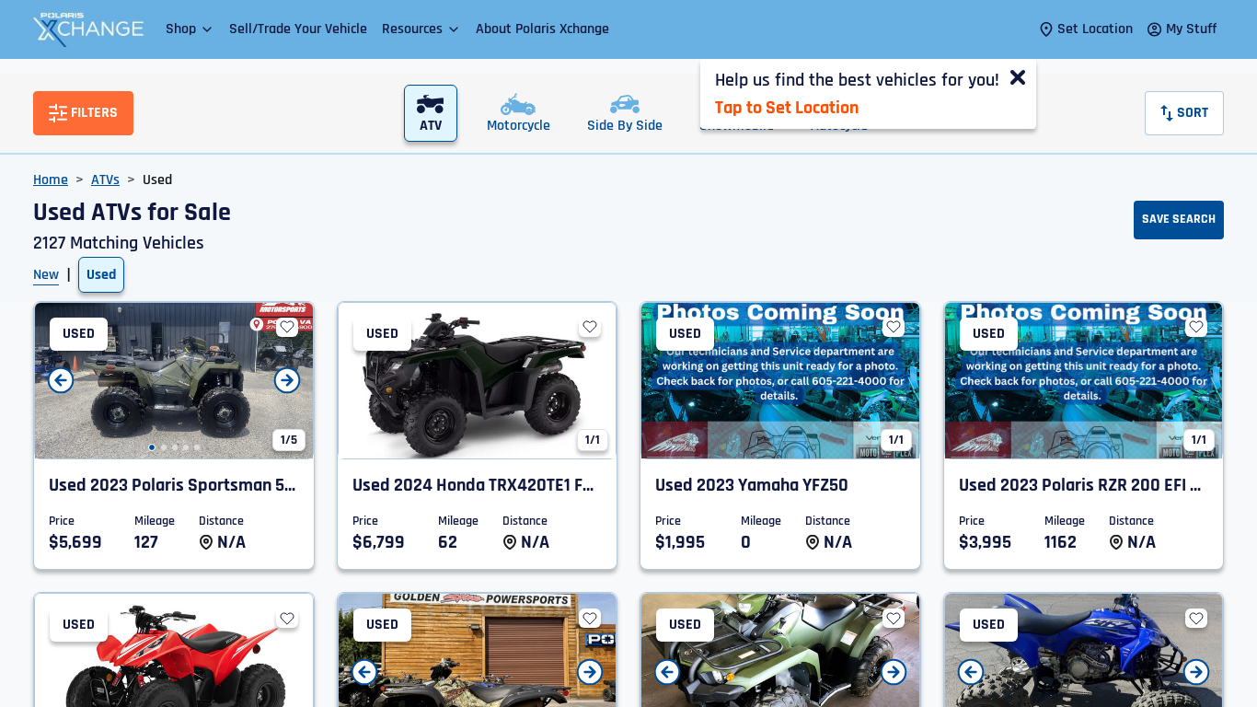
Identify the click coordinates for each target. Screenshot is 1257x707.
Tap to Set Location (787, 108)
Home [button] (50, 180)
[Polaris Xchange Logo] (88, 29)
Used (101, 274)
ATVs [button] (105, 180)
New (46, 274)
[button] (190, 29)
